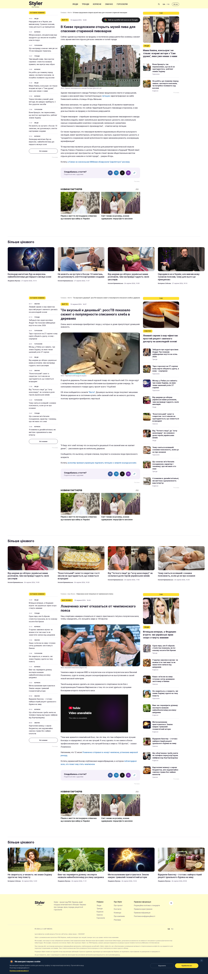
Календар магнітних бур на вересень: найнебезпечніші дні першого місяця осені (41, 142)
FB (110, 173)
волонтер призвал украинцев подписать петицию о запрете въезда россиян (102, 463)
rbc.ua (175, 4)
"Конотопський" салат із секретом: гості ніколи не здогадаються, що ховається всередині (41, 377)
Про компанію (119, 916)
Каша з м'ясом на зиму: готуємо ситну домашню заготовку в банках (42, 645)
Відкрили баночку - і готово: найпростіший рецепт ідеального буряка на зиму (42, 701)
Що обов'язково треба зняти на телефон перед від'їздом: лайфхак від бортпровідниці (43, 715)
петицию (106, 96)
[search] (158, 4)
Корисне (97, 4)
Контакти (117, 909)
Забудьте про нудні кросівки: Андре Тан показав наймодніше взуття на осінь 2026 (42, 323)
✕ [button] (201, 960)
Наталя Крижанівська (65, 281)
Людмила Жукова (14, 281)
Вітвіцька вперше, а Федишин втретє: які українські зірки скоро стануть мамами (43, 605)
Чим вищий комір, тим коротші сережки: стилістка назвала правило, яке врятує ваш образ (42, 61)
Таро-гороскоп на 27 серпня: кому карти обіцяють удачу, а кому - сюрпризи (43, 336)
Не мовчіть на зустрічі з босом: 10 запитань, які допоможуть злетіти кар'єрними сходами (43, 128)
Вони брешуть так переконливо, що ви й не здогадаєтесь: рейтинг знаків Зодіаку (43, 115)
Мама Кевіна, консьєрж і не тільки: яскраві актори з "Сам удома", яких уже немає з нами (43, 88)
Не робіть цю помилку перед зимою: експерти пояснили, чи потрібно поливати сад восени (41, 75)
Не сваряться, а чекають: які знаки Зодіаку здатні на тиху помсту (41, 659)
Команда (117, 913)
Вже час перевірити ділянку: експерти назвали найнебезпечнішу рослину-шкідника (40, 674)
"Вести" (92, 392)
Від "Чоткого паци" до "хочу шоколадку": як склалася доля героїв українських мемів (42, 392)
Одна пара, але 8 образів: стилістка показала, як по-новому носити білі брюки (43, 619)
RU (168, 4)
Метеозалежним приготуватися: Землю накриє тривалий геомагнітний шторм (42, 688)
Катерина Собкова (164, 283)
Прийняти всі (187, 966)
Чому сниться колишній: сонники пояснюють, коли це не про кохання (42, 405)
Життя (70, 12)
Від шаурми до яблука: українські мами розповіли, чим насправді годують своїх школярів (128, 277)
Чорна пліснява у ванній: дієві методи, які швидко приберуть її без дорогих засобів (42, 102)
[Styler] (35, 4)
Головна (63, 12)
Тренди (85, 4)
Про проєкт (118, 905)
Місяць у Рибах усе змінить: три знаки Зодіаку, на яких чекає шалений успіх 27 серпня (42, 349)
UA (164, 4)
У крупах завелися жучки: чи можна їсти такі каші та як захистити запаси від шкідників (42, 632)
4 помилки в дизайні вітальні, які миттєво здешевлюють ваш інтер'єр (42, 432)
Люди (75, 4)
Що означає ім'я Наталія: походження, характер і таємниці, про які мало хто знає (42, 419)
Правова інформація (142, 913)
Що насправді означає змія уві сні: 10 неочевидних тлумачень (43, 49)
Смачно (109, 4)
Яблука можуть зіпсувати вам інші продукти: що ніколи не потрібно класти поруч (43, 37)
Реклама (117, 920)
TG (116, 173)
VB (128, 173)
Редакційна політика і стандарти (147, 905)
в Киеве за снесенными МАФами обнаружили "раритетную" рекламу (99, 162)
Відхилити (162, 966)
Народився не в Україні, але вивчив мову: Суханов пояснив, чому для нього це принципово (42, 24)
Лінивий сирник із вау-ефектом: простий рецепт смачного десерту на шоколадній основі (43, 309)
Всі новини (43, 151)
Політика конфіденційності (144, 916)
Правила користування (143, 909)
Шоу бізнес (71, 594)
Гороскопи (122, 4)
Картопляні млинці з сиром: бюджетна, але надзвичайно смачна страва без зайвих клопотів (41, 730)
